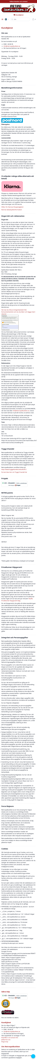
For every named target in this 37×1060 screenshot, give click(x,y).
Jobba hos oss (5, 1040)
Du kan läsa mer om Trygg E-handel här (14, 472)
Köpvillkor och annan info (9, 1038)
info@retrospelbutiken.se (11, 46)
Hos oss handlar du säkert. (10, 1018)
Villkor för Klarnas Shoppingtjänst (12, 207)
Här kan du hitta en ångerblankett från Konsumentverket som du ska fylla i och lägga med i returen (18, 312)
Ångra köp (4, 1042)
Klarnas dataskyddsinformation (11, 210)
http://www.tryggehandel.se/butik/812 (13, 469)
